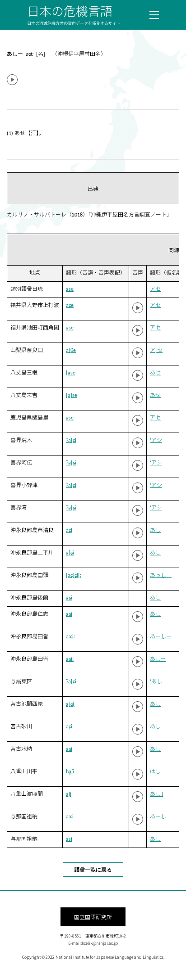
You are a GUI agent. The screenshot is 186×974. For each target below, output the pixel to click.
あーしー (161, 637)
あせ (155, 373)
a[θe (71, 350)
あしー (158, 659)
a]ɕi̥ (70, 704)
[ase (70, 373)
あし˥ (156, 794)
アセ (155, 289)
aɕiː (70, 659)
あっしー (161, 575)
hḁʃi (70, 772)
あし (155, 530)
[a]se (71, 395)
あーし (158, 817)
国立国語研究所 (93, 916)
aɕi (69, 530)
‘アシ (156, 440)
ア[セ (156, 350)
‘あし (156, 682)
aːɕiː (70, 637)
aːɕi (70, 817)
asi (69, 839)
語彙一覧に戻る (93, 869)
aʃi (68, 794)
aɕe (70, 305)
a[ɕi (70, 553)
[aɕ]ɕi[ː (73, 575)
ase (70, 289)
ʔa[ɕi (71, 440)
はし (155, 772)
